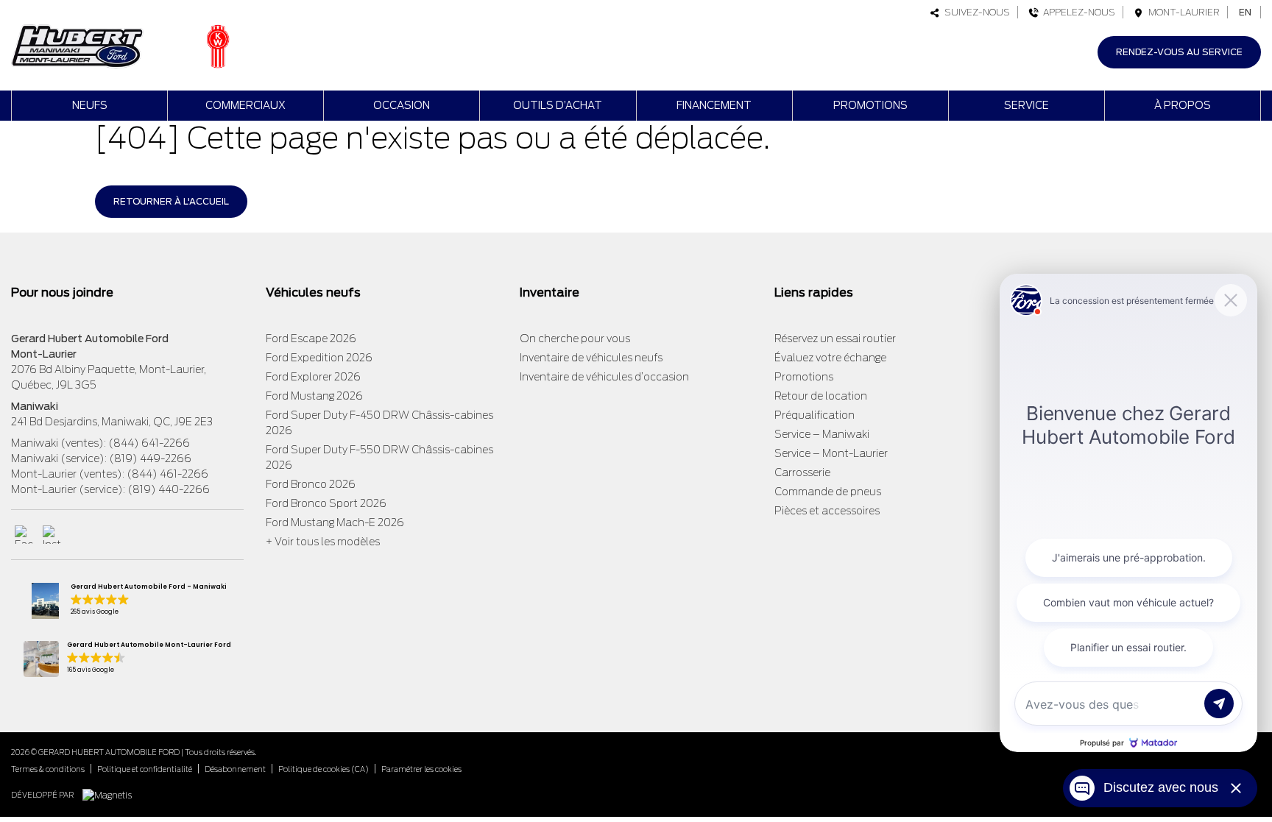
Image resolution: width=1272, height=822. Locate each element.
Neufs (89, 105)
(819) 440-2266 (168, 489)
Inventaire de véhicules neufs (591, 358)
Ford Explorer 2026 (313, 377)
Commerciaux (245, 105)
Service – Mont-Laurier (831, 453)
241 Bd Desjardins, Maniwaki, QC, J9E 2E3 (112, 422)
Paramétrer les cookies (421, 769)
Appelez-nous (1077, 12)
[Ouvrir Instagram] (52, 534)
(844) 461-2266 (167, 474)
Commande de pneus (827, 491)
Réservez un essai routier (835, 338)
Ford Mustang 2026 (314, 396)
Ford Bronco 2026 (311, 484)
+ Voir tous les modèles (323, 542)
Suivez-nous (975, 12)
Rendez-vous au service (1179, 51)
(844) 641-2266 (149, 443)
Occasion (401, 105)
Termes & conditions (48, 769)
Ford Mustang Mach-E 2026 (335, 522)
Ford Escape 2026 (311, 338)
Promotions (870, 105)
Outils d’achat (557, 105)
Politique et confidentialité (144, 769)
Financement (714, 105)
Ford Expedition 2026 (319, 358)
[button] (127, 601)
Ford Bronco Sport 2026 (326, 503)
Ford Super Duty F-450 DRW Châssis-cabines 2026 (379, 422)
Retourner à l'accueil (171, 201)
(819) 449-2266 (150, 458)
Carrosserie (802, 472)
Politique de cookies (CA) (323, 769)
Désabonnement (235, 769)
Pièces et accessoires (827, 511)
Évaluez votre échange (830, 358)
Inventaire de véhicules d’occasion (604, 377)
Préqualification (814, 415)
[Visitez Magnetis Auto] (110, 794)
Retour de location (820, 396)
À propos (1182, 105)
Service (1026, 105)
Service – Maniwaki (821, 434)
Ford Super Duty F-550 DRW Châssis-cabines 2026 (379, 457)
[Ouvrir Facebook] (24, 534)
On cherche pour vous (575, 338)
